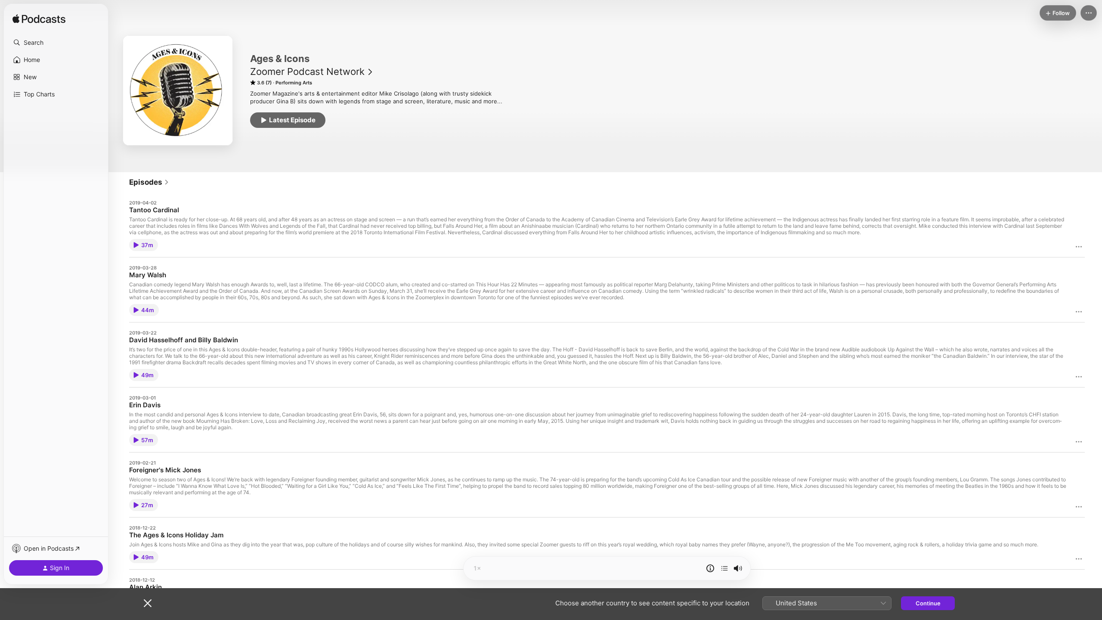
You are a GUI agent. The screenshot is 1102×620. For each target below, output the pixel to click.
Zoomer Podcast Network (307, 71)
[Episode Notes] (710, 568)
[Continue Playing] (724, 568)
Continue (928, 603)
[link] (149, 182)
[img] (38, 19)
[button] (55, 42)
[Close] (148, 603)
